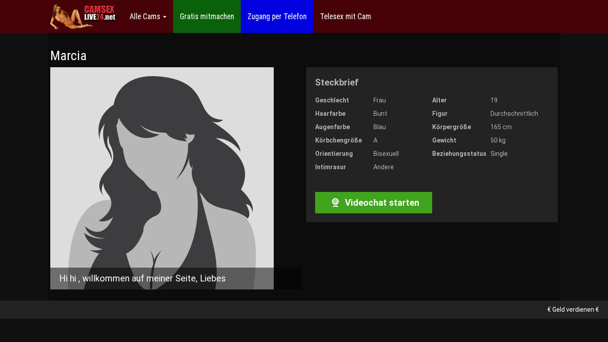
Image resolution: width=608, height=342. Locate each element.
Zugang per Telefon (277, 16)
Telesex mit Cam (345, 16)
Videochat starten (381, 202)
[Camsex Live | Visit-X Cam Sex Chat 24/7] (83, 16)
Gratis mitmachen (207, 16)
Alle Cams (146, 16)
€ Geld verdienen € (573, 309)
